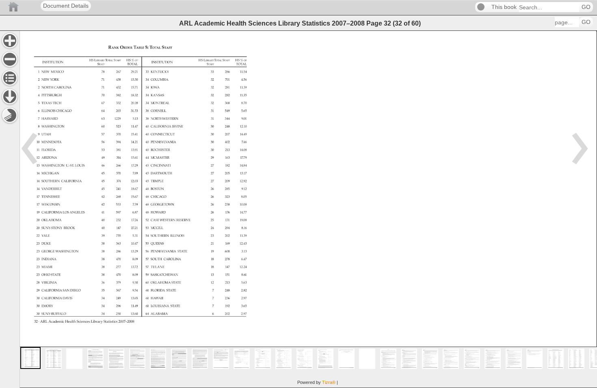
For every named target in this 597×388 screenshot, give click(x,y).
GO (586, 7)
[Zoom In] (10, 40)
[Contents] (10, 78)
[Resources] (10, 96)
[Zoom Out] (10, 59)
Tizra (328, 382)
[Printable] (10, 115)
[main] (308, 209)
